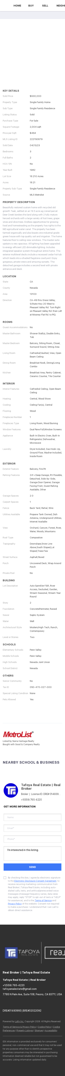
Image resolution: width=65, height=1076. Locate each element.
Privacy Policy (15, 904)
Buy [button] (31, 5)
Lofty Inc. (19, 1021)
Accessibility (51, 1030)
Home (17, 5)
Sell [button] (45, 5)
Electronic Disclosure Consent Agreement (35, 881)
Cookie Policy (44, 1027)
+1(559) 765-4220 (31, 799)
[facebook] (5, 1002)
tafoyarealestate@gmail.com (20, 988)
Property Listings (24, 1030)
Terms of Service (43, 900)
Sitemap (39, 1030)
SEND (32, 867)
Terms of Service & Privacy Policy (19, 1027)
